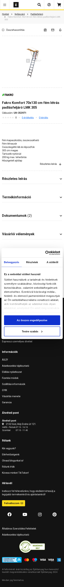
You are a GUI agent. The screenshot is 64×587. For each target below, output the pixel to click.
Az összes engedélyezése (32, 320)
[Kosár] (59, 4)
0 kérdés (43, 117)
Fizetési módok (10, 378)
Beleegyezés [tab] (11, 262)
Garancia (7, 402)
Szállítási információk (13, 384)
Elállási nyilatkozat (12, 372)
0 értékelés (28, 117)
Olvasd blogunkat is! (12, 460)
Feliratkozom (12, 503)
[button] (4, 4)
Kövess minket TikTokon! (15, 472)
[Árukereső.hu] (32, 546)
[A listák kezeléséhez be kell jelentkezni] (47, 30)
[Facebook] (10, 514)
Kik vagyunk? (9, 448)
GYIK (4, 390)
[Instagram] (40, 514)
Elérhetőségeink (10, 454)
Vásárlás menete (11, 396)
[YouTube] (25, 514)
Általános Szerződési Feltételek (19, 528)
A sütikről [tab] (52, 262)
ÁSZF (5, 359)
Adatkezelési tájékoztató (15, 365)
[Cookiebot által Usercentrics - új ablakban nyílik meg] (45, 253)
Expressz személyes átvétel (17, 341)
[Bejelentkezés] (49, 4)
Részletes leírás (48, 164)
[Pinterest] (54, 514)
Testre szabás (30, 331)
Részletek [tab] (32, 262)
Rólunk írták (8, 466)
